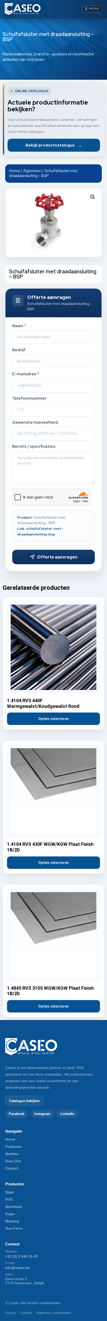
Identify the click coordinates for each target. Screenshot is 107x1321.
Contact (11, 1168)
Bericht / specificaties (33, 446)
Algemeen (32, 170)
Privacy (11, 1313)
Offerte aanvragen (57, 557)
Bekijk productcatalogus (53, 145)
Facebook (16, 1114)
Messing (12, 1221)
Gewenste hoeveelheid (35, 422)
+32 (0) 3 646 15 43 (21, 1256)
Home (14, 170)
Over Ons (13, 1161)
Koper (10, 1214)
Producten (13, 1146)
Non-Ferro (13, 1228)
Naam (19, 326)
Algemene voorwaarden (53, 1313)
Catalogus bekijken (24, 1101)
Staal (9, 1192)
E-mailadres (25, 374)
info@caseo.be (17, 1268)
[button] (92, 197)
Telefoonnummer (29, 398)
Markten (12, 1154)
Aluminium (13, 1207)
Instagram (42, 1114)
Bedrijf (18, 350)
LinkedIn (67, 1114)
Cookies (26, 1313)
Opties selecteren (53, 719)
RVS (8, 1199)
